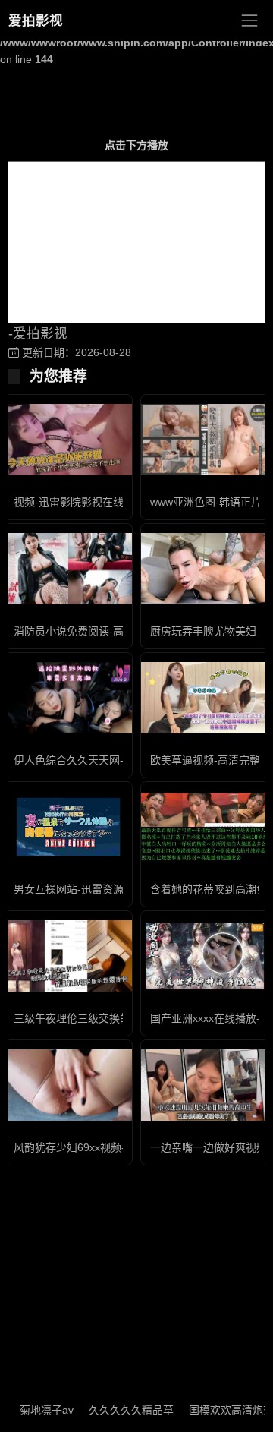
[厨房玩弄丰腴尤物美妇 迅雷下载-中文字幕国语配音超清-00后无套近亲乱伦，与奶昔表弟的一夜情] (204, 569)
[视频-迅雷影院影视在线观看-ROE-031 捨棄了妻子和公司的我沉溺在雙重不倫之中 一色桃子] (68, 440)
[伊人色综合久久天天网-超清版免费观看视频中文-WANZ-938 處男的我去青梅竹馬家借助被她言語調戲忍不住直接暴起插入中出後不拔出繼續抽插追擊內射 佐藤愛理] (68, 698)
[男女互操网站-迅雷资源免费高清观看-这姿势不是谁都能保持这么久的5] (68, 827)
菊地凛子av (36, 1410)
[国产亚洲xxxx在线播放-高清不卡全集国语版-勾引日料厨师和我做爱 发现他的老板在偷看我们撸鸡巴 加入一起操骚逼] (204, 956)
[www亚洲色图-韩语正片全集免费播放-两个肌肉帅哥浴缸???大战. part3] (204, 440)
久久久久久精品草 (120, 1410)
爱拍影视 (35, 20)
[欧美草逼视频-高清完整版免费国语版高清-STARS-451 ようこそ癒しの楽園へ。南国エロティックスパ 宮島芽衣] (204, 698)
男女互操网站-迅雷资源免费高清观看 (100, 889)
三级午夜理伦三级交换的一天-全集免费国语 (116, 1018)
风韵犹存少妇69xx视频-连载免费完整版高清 (117, 1147)
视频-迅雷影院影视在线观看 (79, 502)
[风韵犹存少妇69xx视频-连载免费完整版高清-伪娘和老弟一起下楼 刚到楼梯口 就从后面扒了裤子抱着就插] (68, 1085)
